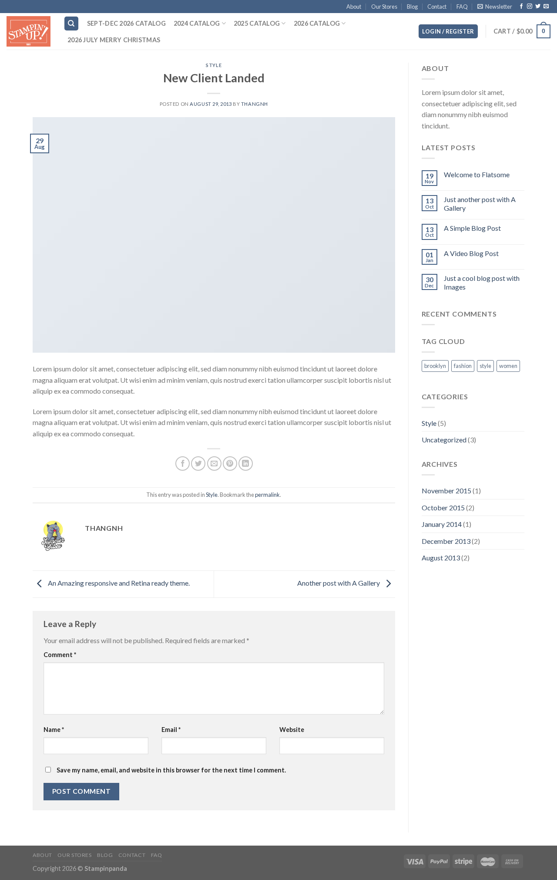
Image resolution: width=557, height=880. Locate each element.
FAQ (462, 6)
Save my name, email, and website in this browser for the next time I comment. (171, 770)
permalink (267, 494)
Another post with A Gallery (339, 583)
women (508, 365)
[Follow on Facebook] (521, 6)
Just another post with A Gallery (480, 203)
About (353, 6)
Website (291, 729)
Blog (412, 6)
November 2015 (446, 490)
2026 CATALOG (317, 23)
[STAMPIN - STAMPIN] (28, 31)
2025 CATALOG (257, 23)
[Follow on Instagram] (529, 6)
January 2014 (442, 524)
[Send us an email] (546, 6)
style (485, 365)
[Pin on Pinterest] (230, 463)
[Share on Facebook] (182, 463)
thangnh (254, 104)
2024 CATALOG (197, 23)
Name (54, 729)
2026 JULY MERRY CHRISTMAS (113, 40)
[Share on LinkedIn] (245, 463)
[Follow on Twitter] (537, 6)
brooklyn (435, 365)
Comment (60, 654)
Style (213, 65)
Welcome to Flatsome (477, 174)
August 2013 (441, 557)
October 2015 (443, 507)
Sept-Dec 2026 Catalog (126, 23)
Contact (436, 6)
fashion (463, 365)
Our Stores (384, 6)
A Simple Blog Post (472, 228)
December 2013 (446, 541)
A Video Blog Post (471, 253)
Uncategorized (444, 439)
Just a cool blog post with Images (482, 282)
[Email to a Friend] (214, 463)
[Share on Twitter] (198, 463)
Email (171, 729)
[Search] (71, 24)
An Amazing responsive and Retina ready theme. (118, 583)
